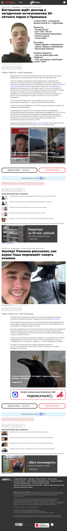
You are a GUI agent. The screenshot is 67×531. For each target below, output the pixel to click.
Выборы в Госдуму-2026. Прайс (40, 483)
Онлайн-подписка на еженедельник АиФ (37, 481)
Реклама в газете (52, 479)
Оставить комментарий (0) (52, 170)
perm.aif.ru (56, 319)
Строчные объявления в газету (22, 483)
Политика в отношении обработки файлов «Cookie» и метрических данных (34, 512)
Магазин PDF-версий (19, 481)
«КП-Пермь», (53, 86)
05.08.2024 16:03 (6, 7)
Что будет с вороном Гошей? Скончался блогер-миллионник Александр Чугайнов (31, 448)
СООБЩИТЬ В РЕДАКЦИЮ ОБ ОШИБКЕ (23, 487)
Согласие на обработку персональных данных (26, 510)
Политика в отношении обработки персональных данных (29, 511)
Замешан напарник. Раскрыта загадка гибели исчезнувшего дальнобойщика (33, 154)
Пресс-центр (31, 479)
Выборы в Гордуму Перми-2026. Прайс (54, 485)
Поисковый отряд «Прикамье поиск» (12, 63)
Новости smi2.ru (7, 243)
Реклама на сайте (41, 479)
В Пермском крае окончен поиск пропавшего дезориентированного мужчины (30, 201)
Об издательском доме (20, 479)
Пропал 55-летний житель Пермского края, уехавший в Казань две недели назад (31, 218)
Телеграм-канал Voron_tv (21, 305)
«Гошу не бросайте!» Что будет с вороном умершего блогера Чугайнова (36, 377)
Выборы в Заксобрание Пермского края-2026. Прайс (28, 485)
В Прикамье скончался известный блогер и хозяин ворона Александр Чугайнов (31, 443)
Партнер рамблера (29, 524)
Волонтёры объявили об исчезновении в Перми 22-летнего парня (27, 213)
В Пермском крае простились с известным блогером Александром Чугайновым (31, 437)
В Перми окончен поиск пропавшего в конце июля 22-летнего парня (28, 207)
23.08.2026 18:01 (6, 248)
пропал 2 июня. (37, 123)
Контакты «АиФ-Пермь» (56, 481)
